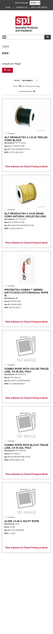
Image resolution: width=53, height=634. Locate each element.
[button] (4, 37)
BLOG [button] (8, 7)
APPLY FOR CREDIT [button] (39, 7)
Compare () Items (25, 91)
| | (24, 86)
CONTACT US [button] (21, 7)
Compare (11, 133)
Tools (5, 46)
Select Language (21, 3)
